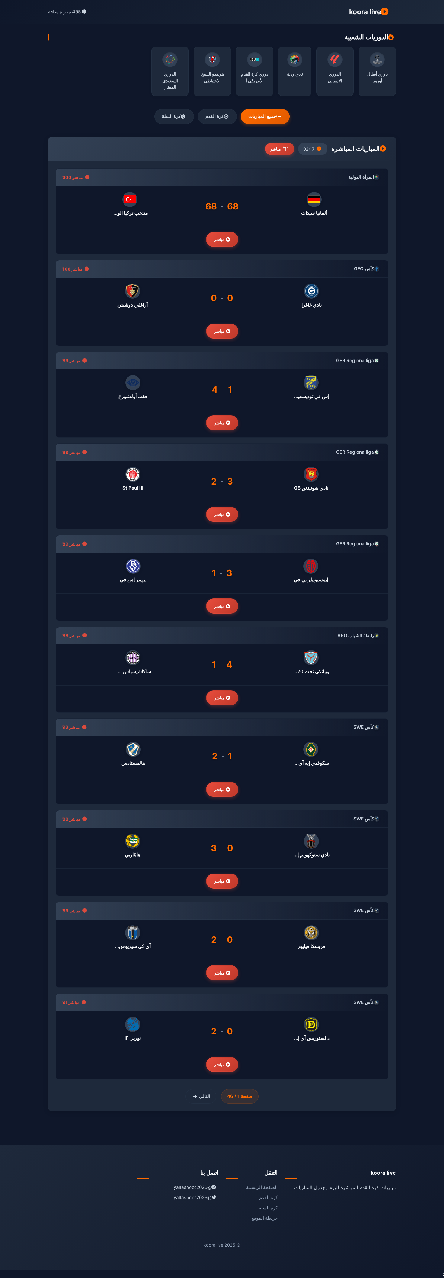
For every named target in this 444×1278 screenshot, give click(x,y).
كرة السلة (171, 116)
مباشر (220, 239)
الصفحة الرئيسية (262, 1187)
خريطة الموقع (265, 1218)
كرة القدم (214, 116)
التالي (204, 1096)
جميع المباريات (262, 116)
